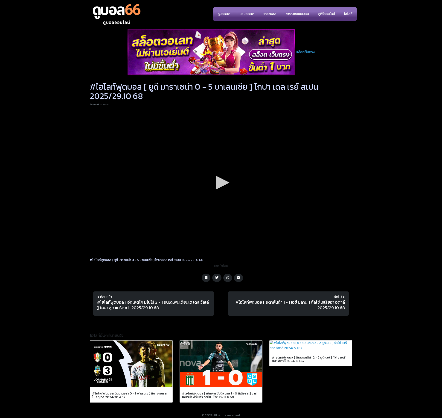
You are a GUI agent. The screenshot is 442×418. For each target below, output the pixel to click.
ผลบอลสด (246, 14)
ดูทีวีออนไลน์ (326, 14)
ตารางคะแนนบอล (297, 14)
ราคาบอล (269, 14)
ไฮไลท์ (348, 14)
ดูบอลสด (224, 14)
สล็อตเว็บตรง (305, 52)
